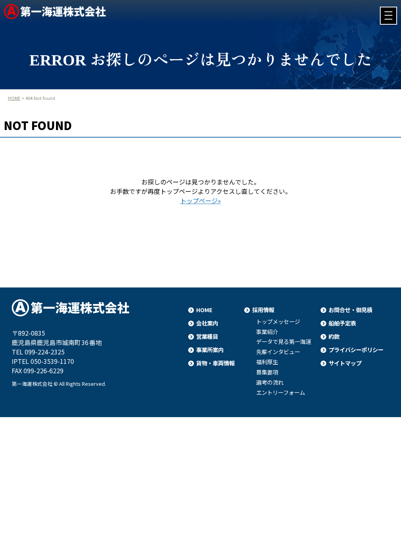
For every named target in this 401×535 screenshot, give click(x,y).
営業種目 (207, 336)
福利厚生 (267, 362)
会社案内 (207, 323)
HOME (14, 98)
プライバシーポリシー (356, 349)
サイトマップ (345, 363)
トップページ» (200, 200)
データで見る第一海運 (283, 341)
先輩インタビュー (278, 352)
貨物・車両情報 (215, 363)
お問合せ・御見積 (350, 309)
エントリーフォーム (280, 392)
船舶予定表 (342, 323)
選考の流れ (270, 382)
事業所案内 (210, 349)
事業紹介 (267, 332)
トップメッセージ (278, 321)
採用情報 (263, 309)
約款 (334, 336)
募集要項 (267, 372)
